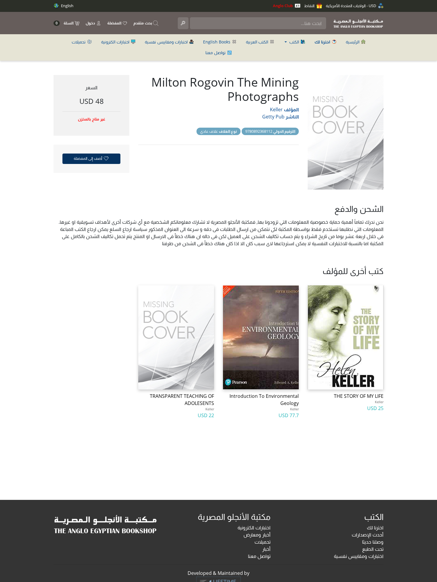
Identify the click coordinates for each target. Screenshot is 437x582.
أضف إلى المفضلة (88, 158)
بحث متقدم (143, 23)
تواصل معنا (216, 52)
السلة (65, 23)
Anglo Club (283, 5)
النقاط (309, 5)
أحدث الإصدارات (367, 534)
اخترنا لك (375, 527)
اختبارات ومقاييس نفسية (167, 42)
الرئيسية (353, 42)
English (66, 5)
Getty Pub (273, 116)
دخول (91, 23)
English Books (217, 42)
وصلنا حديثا (372, 542)
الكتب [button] (294, 42)
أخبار (266, 549)
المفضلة (114, 23)
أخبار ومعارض (257, 534)
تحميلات (79, 42)
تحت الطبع (372, 549)
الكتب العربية (257, 42)
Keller (276, 109)
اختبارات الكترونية (116, 42)
